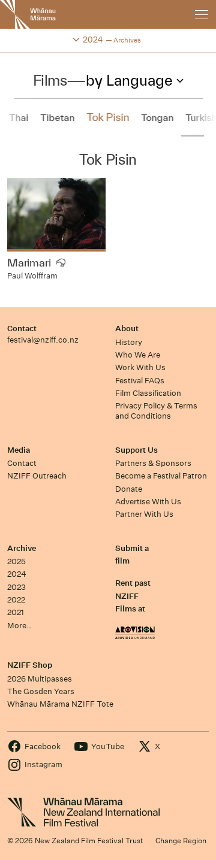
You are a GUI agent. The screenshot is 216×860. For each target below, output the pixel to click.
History (128, 342)
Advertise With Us (148, 501)
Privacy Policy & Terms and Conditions (156, 411)
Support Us (136, 450)
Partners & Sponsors (153, 463)
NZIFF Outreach (37, 476)
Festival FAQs (139, 381)
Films (50, 80)
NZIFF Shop (29, 665)
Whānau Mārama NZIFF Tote (60, 704)
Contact (22, 328)
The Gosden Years (40, 691)
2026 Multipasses (39, 679)
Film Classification (148, 393)
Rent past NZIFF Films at (133, 596)
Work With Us (140, 367)
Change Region (180, 840)
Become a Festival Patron (161, 476)
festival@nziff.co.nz (43, 340)
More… (19, 625)
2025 (16, 561)
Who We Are (137, 355)
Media (18, 450)
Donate (128, 489)
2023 (16, 587)
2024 (16, 574)
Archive (21, 548)
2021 (15, 612)
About (127, 328)
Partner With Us (144, 514)
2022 (16, 600)
